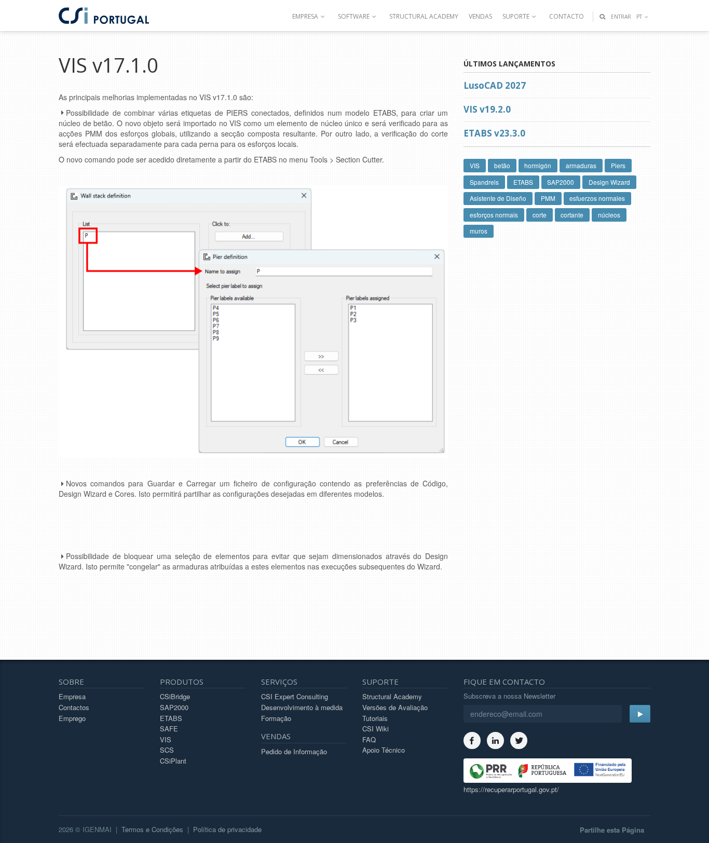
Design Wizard (609, 182)
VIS (475, 165)
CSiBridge (175, 696)
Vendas (480, 16)
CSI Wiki (375, 728)
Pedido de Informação (294, 751)
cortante (572, 214)
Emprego (72, 718)
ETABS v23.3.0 (494, 133)
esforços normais (494, 214)
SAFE (169, 728)
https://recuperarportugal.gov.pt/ (511, 789)
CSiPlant (173, 761)
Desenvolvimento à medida (302, 707)
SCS (167, 750)
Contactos (74, 707)
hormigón (537, 165)
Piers (618, 165)
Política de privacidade (227, 829)
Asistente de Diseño (498, 198)
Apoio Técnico (383, 750)
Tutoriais (375, 718)
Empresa (72, 696)
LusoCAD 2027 (494, 85)
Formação (276, 718)
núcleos (609, 214)
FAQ (369, 739)
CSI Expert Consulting (294, 696)
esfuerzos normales (597, 198)
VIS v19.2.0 (487, 109)
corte (540, 214)
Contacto (566, 16)
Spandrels (484, 182)
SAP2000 (560, 182)
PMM (548, 198)
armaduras (581, 165)
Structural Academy (423, 16)
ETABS (523, 182)
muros (478, 230)
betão (502, 165)
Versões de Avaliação (395, 707)
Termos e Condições (152, 829)
